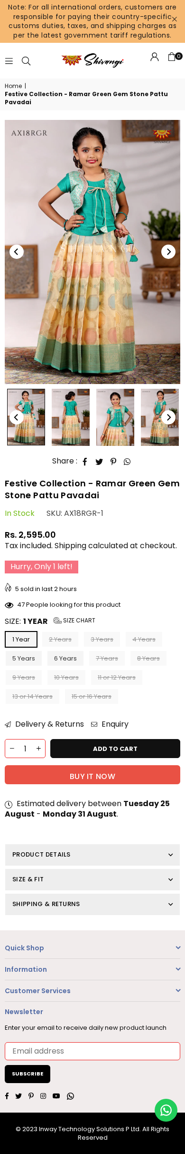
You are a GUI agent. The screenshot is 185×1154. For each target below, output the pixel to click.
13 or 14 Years (32, 696)
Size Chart (78, 620)
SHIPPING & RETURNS (46, 903)
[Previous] (16, 252)
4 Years (144, 639)
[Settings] (154, 60)
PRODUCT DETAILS (41, 854)
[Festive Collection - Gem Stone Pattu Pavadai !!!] (26, 417)
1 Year (21, 639)
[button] (171, 60)
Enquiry (114, 724)
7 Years (107, 658)
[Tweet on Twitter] (99, 461)
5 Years (23, 658)
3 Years (102, 639)
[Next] (168, 252)
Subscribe (27, 1073)
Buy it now (92, 776)
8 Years (148, 658)
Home (13, 86)
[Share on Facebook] (85, 461)
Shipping (70, 545)
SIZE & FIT (28, 879)
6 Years (65, 658)
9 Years (23, 677)
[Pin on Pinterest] (113, 461)
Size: (50, 621)
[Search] (26, 60)
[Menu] (9, 60)
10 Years (66, 677)
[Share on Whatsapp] (127, 461)
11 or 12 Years (117, 677)
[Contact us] (166, 1110)
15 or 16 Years (91, 696)
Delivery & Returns (48, 724)
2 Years (60, 639)
